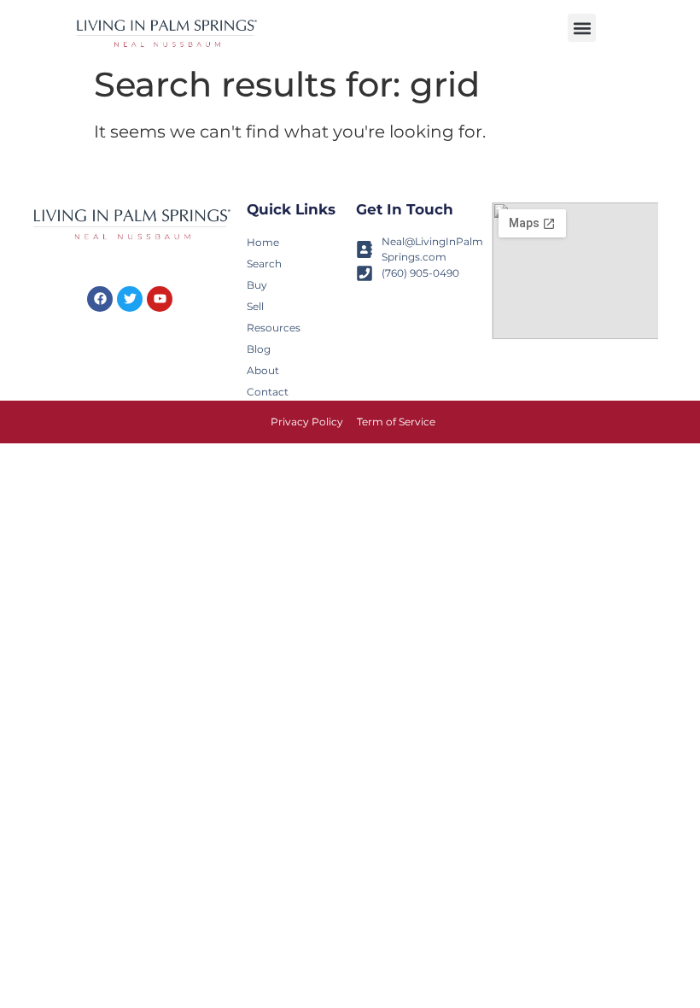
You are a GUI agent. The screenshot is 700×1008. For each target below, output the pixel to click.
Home (263, 242)
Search (264, 263)
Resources (273, 327)
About (263, 370)
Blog (259, 349)
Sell (255, 306)
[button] (582, 28)
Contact (268, 391)
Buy (257, 284)
